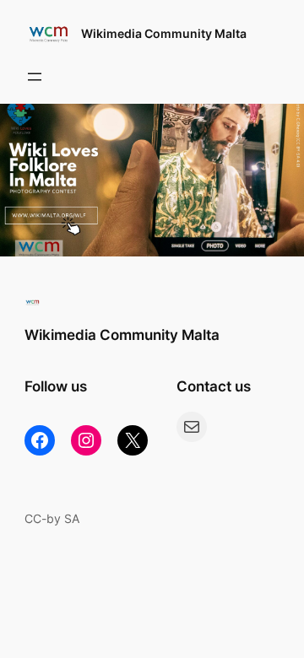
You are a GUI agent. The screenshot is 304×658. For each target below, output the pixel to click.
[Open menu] (34, 77)
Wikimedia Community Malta (164, 33)
